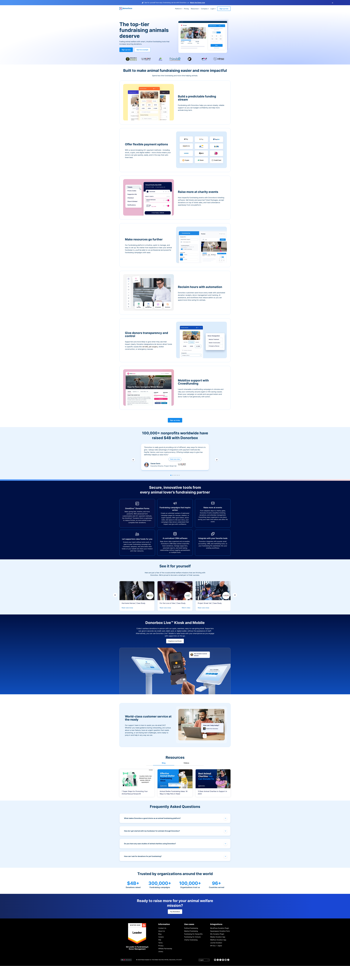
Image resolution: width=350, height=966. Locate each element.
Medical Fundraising (191, 931)
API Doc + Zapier (216, 946)
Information (164, 924)
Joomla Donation (216, 943)
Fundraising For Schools (192, 937)
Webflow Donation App (218, 940)
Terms (160, 943)
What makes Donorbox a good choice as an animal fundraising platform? (152, 818)
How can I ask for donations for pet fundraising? (143, 856)
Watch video (186, 608)
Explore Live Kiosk (175, 641)
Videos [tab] (186, 763)
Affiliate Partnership (165, 948)
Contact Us (162, 928)
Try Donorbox (175, 912)
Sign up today (175, 420)
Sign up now (224, 9)
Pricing (186, 9)
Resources (194, 9)
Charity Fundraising (191, 940)
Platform (178, 9)
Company (204, 9)
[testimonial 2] (172, 475)
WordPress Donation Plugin (219, 928)
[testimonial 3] (174, 475)
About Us (161, 931)
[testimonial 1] (170, 475)
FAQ (159, 940)
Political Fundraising (191, 928)
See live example (142, 50)
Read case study (175, 459)
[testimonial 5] (177, 475)
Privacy (160, 946)
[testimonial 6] (179, 475)
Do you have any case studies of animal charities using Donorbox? (150, 844)
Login (212, 9)
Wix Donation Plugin (217, 934)
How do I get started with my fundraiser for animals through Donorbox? (152, 831)
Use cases (189, 924)
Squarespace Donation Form (220, 931)
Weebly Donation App (217, 937)
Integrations (216, 924)
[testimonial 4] (175, 475)
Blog (159, 934)
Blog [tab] (163, 763)
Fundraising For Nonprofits (193, 934)
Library (160, 951)
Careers (161, 937)
